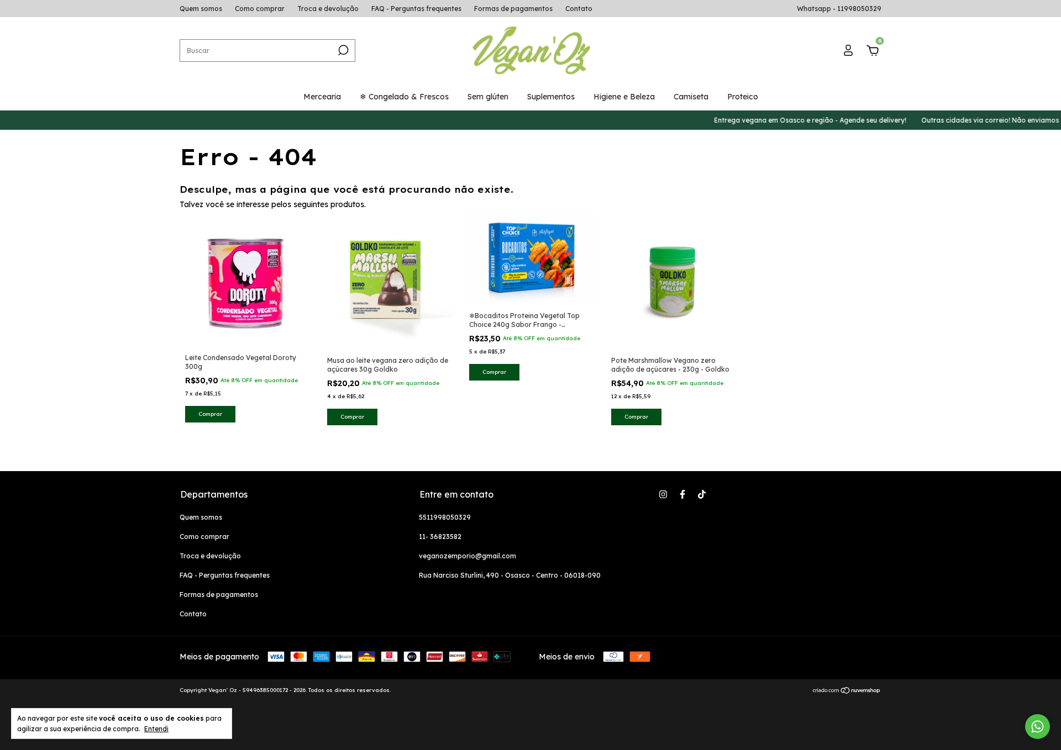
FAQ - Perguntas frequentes (416, 8)
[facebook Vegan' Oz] (682, 494)
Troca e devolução (328, 8)
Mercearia (322, 97)
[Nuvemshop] (846, 691)
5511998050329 (445, 517)
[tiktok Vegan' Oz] (701, 494)
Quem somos (201, 8)
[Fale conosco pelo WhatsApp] (1037, 726)
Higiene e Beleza (624, 97)
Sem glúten (488, 97)
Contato (578, 8)
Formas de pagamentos (513, 8)
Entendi (156, 729)
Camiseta (691, 97)
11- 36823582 (440, 536)
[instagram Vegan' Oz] (663, 494)
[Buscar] (342, 50)
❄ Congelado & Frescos (404, 97)
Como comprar (260, 8)
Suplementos (551, 97)
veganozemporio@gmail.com (467, 556)
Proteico (742, 97)
